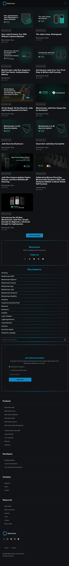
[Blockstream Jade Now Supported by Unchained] (52, 93)
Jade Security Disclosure (12, 144)
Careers (6, 490)
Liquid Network (8, 434)
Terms (6, 548)
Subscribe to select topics (19, 370)
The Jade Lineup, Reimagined (48, 34)
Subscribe (20, 379)
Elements (7, 441)
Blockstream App (9, 407)
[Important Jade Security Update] (52, 128)
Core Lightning (8, 437)
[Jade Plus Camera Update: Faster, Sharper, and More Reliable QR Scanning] (17, 162)
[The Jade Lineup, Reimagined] (52, 19)
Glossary (7, 513)
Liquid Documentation (10, 463)
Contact (6, 520)
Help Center (8, 506)
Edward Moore (41, 187)
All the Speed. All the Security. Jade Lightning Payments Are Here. (17, 109)
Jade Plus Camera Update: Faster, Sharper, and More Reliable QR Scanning (16, 179)
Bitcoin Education (9, 509)
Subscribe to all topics (17, 367)
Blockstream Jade (6, 30)
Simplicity (7, 445)
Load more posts (34, 235)
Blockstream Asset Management (13, 425)
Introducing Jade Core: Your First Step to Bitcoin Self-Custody (50, 71)
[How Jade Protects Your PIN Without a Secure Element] (17, 19)
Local (6, 516)
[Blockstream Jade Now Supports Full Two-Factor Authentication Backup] (17, 55)
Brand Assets (8, 523)
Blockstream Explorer (10, 422)
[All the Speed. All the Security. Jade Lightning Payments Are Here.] (17, 93)
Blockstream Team (7, 40)
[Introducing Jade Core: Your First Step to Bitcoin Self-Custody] (52, 55)
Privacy (14, 548)
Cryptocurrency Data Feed (12, 430)
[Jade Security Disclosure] (17, 128)
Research (7, 483)
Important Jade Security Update (50, 144)
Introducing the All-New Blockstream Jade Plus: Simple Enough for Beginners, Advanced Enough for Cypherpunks (15, 220)
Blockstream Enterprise (11, 414)
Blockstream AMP (9, 418)
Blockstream (5, 78)
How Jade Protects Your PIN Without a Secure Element (14, 35)
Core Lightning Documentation (13, 467)
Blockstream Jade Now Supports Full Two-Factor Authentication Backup (15, 72)
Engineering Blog (9, 460)
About (6, 486)
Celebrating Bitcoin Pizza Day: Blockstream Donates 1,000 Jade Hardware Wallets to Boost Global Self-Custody (50, 180)
